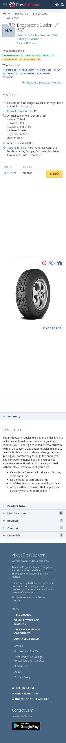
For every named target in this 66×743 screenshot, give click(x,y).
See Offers (9, 173)
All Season (13, 18)
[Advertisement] (33, 217)
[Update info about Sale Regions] (40, 155)
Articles (18, 646)
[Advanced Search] (62, 4)
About (17, 671)
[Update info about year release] (33, 143)
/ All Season (31, 43)
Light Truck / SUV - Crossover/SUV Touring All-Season (37, 36)
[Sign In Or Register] (57, 4)
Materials (34, 535)
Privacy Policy (22, 677)
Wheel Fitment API (25, 693)
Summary (13, 416)
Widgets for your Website (30, 699)
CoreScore (46, 570)
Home (6, 13)
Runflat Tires (21, 666)
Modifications (34, 513)
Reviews (34, 520)
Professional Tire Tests (28, 651)
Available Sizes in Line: (20, 111)
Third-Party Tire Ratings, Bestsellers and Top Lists (29, 658)
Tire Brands (22, 614)
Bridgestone (40, 13)
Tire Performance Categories (27, 631)
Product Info (16, 506)
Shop (55, 174)
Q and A (34, 528)
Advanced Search (26, 638)
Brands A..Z (21, 13)
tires (14, 564)
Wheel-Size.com (23, 688)
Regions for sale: (17, 147)
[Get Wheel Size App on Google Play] (28, 725)
